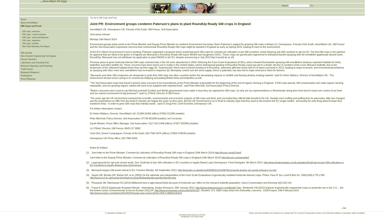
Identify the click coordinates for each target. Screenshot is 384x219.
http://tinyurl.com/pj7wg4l (228, 152)
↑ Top (343, 208)
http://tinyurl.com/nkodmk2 (235, 157)
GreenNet (201, 215)
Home (23, 19)
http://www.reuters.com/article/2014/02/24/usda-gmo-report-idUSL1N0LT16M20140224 (136, 193)
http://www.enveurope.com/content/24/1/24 (177, 190)
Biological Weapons (30, 72)
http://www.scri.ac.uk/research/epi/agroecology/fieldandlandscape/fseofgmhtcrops (133, 178)
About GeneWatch (29, 22)
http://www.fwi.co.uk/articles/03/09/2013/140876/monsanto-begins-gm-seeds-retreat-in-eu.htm (227, 170)
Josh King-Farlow (196, 217)
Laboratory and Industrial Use (35, 62)
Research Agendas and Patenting (36, 66)
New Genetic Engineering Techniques (38, 56)
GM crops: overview (31, 31)
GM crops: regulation (31, 40)
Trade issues (27, 69)
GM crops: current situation (34, 34)
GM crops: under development (35, 37)
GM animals (26, 53)
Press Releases (28, 79)
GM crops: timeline (30, 43)
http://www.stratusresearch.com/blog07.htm (218, 187)
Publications (26, 75)
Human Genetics (29, 59)
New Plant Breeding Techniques (36, 46)
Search (285, 5)
